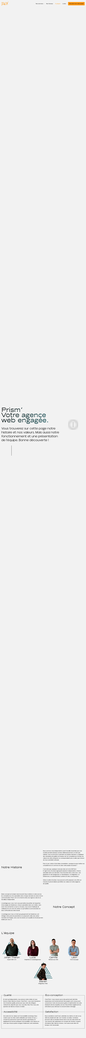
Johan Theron (12, 957)
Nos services (39, 4)
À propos (57, 4)
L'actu (64, 4)
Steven (43, 981)
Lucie (33, 957)
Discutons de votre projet (76, 4)
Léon (74, 957)
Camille (53, 957)
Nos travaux (49, 4)
